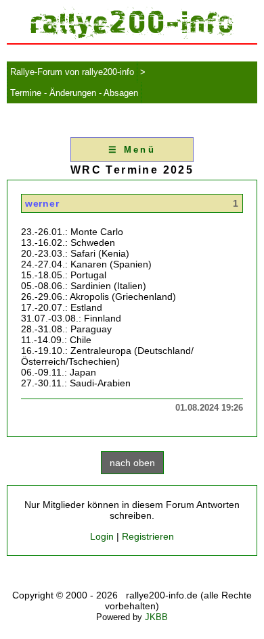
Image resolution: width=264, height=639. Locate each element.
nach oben (132, 462)
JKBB (156, 617)
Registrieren (148, 536)
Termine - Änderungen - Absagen (74, 93)
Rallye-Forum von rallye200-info (72, 72)
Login (102, 536)
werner (42, 203)
